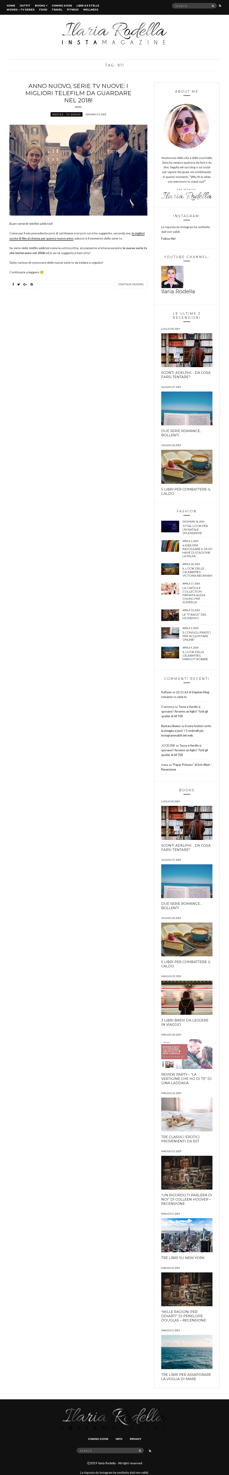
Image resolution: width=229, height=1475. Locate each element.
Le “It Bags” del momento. (194, 616)
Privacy (135, 1439)
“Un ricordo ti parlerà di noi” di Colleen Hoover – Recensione (186, 1199)
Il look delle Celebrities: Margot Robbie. (195, 655)
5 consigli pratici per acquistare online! (196, 636)
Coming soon (62, 5)
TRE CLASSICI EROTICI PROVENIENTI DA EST (180, 1139)
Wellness (90, 9)
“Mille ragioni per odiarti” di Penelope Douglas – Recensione (183, 1316)
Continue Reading (131, 284)
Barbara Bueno (171, 726)
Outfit (25, 5)
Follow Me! (168, 238)
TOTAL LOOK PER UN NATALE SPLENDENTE (195, 529)
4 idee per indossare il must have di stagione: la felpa (197, 551)
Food (43, 9)
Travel (57, 9)
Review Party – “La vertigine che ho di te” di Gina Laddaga (186, 1078)
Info (119, 1439)
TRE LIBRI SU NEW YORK (183, 1258)
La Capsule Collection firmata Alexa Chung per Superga (193, 595)
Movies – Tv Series (21, 9)
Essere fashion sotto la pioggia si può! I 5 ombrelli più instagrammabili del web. (186, 730)
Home (11, 5)
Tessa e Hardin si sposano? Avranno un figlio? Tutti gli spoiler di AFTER (184, 711)
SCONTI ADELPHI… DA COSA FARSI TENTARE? (186, 374)
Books (40, 5)
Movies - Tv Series (66, 114)
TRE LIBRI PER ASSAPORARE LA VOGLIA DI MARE (186, 1376)
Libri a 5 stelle (87, 5)
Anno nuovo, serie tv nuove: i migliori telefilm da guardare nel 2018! (78, 93)
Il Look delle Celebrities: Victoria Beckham (197, 572)
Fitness (73, 9)
